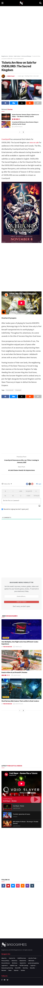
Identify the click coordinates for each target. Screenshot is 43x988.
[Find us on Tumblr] (32, 886)
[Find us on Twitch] (27, 886)
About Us (4, 958)
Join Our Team (32, 958)
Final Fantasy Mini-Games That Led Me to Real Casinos (20, 701)
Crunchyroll (6, 139)
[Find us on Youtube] (8, 886)
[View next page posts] (23, 132)
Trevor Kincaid (7, 646)
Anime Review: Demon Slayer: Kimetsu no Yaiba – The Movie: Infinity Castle (25, 115)
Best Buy (25, 968)
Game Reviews (7, 668)
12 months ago (18, 126)
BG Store (14, 963)
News (10, 970)
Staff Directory (22, 958)
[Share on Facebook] (5, 103)
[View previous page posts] (19, 132)
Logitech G (5, 965)
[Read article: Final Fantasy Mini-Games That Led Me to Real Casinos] (22, 689)
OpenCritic (23, 963)
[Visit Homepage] (21, 3)
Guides (23, 970)
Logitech (32, 965)
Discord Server (6, 963)
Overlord (18, 390)
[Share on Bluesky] (14, 103)
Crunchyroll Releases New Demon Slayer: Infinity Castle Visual (25, 123)
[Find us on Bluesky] (13, 886)
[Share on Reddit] (30, 103)
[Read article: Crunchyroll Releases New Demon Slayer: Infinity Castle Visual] (6, 124)
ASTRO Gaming (24, 965)
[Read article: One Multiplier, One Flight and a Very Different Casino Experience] (22, 629)
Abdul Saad (10, 76)
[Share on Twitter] (22, 103)
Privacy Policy (5, 960)
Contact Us (12, 958)
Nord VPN (17, 968)
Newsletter (23, 960)
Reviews (4, 970)
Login (39, 484)
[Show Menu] (2, 3)
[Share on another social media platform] (38, 103)
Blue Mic (32, 968)
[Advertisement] (21, 30)
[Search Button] (40, 3)
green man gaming (33, 963)
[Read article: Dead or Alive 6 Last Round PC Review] (22, 660)
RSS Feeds (31, 960)
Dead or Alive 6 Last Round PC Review (14, 672)
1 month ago (17, 675)
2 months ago (19, 704)
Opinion (5, 637)
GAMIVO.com (13, 965)
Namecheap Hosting (7, 968)
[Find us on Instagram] (18, 886)
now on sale (34, 142)
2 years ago (21, 76)
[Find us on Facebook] (3, 886)
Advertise (14, 960)
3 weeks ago (18, 646)
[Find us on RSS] (22, 886)
